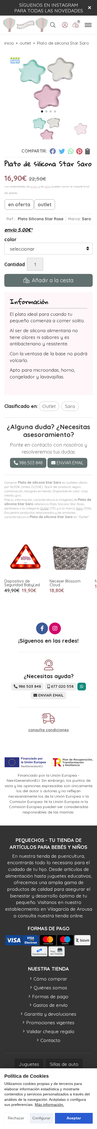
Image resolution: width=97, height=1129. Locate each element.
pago (47, 186)
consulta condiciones (48, 730)
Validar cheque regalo (50, 1031)
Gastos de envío (50, 1005)
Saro (79, 508)
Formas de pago (50, 996)
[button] (42, 111)
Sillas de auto (64, 1064)
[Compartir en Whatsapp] (71, 151)
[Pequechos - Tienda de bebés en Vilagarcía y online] (25, 25)
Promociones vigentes (50, 1022)
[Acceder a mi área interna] (64, 25)
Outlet (44, 508)
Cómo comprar (50, 979)
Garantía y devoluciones (50, 1014)
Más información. (49, 1104)
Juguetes (29, 1064)
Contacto (50, 1040)
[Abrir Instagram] (55, 628)
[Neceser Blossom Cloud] (71, 556)
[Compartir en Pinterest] (79, 151)
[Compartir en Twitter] (62, 151)
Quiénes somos (50, 987)
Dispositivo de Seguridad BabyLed (22, 583)
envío (33, 186)
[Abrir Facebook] (42, 628)
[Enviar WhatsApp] (81, 686)
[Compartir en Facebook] (53, 151)
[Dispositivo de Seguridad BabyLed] (25, 556)
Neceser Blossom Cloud (65, 583)
